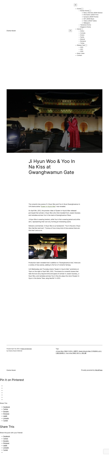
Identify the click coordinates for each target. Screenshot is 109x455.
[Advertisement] (54, 78)
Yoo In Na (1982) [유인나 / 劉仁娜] (76, 353)
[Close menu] (75, 5)
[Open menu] (70, 30)
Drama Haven (11, 31)
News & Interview (26, 349)
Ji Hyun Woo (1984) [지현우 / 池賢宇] (67, 351)
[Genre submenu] (82, 29)
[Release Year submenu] (86, 45)
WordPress (98, 370)
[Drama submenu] (82, 9)
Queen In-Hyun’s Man (48, 206)
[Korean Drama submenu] (90, 11)
